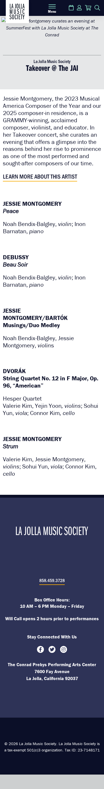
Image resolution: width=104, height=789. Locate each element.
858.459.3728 (52, 580)
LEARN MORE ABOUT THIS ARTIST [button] (40, 176)
